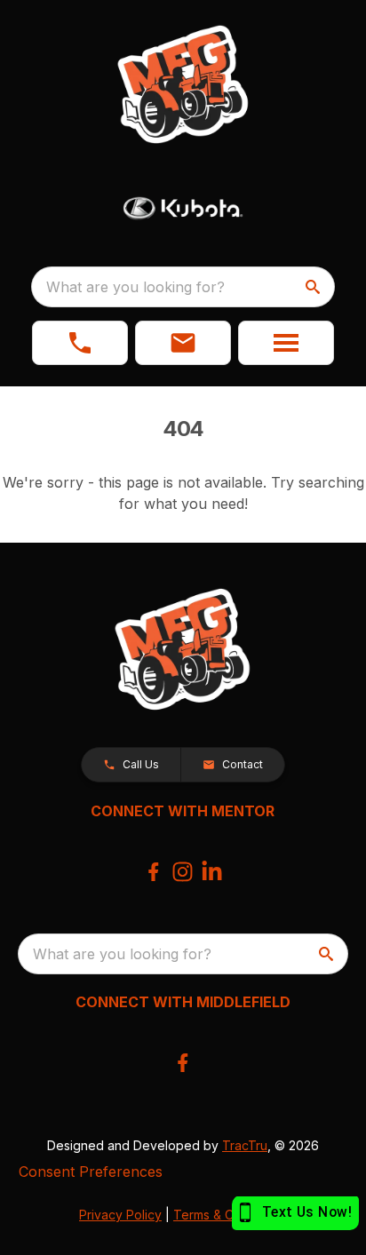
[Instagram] (182, 871)
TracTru (244, 1145)
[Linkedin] (212, 871)
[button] (80, 343)
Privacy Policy (120, 1214)
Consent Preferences (91, 1171)
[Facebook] (153, 871)
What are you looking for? (135, 287)
